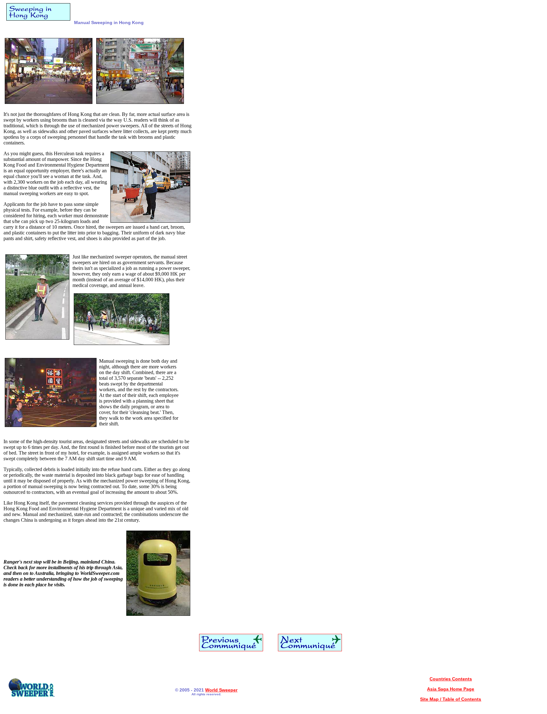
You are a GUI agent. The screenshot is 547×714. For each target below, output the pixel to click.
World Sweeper (221, 689)
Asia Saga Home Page (450, 689)
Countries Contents (451, 678)
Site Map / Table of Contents (450, 699)
